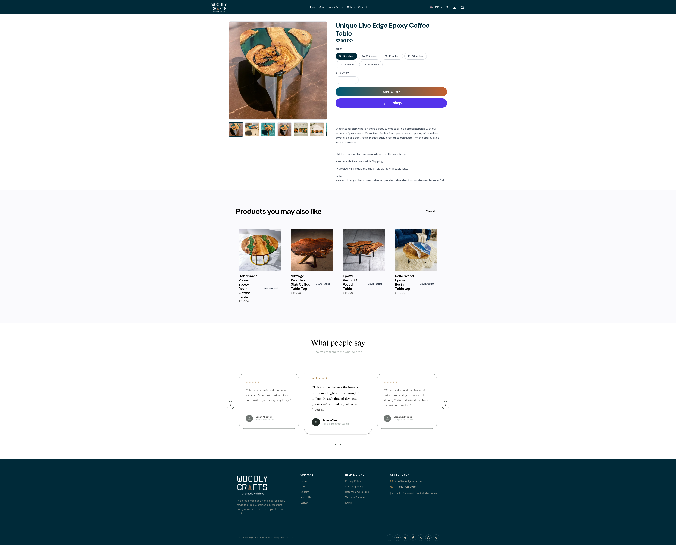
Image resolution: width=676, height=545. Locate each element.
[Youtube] (397, 537)
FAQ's (348, 502)
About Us (305, 497)
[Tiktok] (413, 537)
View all (430, 211)
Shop (303, 486)
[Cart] (462, 7)
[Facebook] (390, 537)
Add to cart (391, 92)
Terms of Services (355, 497)
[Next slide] (445, 405)
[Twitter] (421, 537)
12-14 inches (346, 56)
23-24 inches (371, 64)
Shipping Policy (354, 486)
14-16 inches (369, 56)
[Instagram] (436, 537)
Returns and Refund (357, 491)
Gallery (304, 491)
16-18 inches (392, 56)
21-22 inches (346, 64)
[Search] (447, 7)
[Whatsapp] (428, 537)
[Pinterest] (405, 537)
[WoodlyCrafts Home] (265, 484)
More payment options (391, 111)
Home (303, 481)
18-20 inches (415, 56)
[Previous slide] (230, 405)
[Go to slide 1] (335, 444)
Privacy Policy (353, 481)
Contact (304, 502)
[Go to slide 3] (340, 444)
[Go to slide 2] (338, 444)
